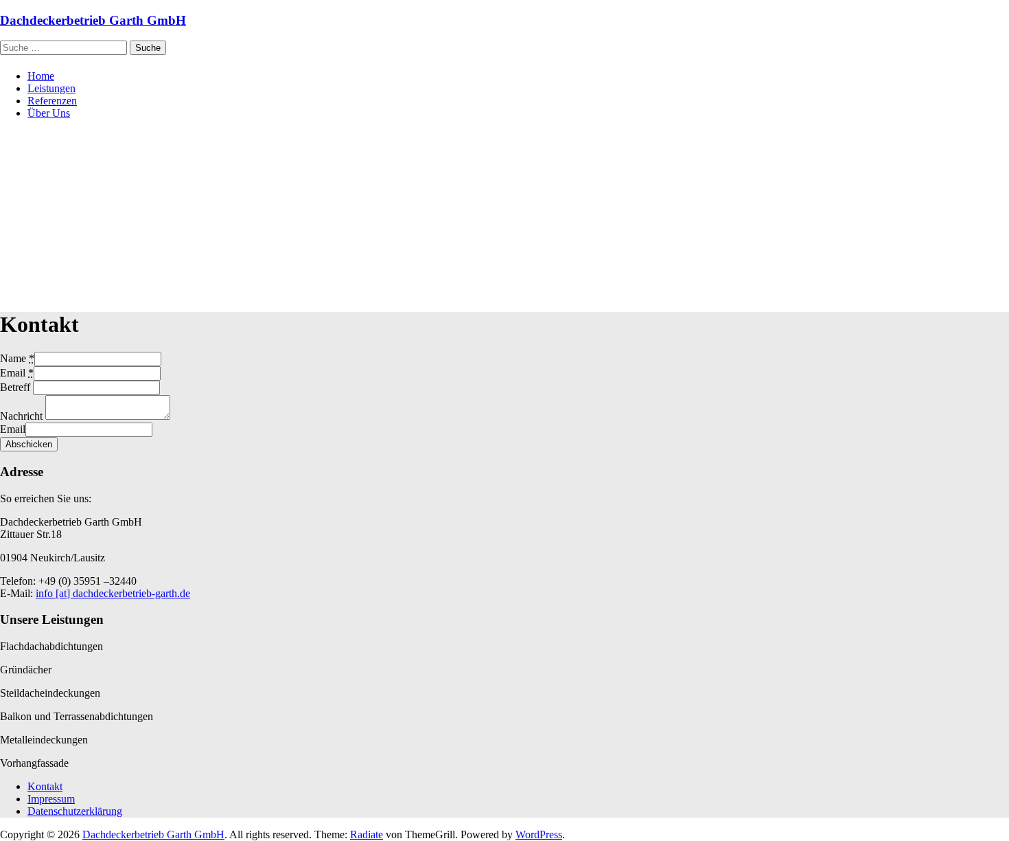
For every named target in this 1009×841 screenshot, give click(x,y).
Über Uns (48, 113)
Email (12, 429)
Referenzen (52, 100)
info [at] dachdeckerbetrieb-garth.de (113, 593)
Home (40, 76)
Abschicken (28, 444)
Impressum (51, 799)
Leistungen (51, 88)
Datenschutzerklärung (74, 811)
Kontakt (44, 786)
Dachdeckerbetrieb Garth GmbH (93, 20)
